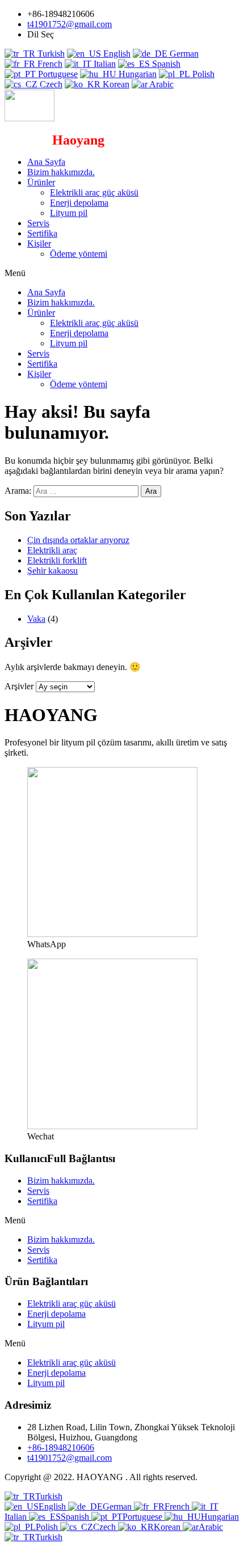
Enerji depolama (79, 202)
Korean (114, 84)
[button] (122, 273)
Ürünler (41, 182)
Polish (202, 74)
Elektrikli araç (52, 550)
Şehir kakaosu (52, 570)
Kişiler (39, 243)
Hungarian (136, 74)
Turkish (50, 53)
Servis (38, 223)
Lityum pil (68, 213)
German (183, 53)
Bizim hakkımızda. (61, 172)
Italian (103, 64)
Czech (49, 84)
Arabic (161, 84)
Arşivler (19, 686)
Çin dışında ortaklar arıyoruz (78, 540)
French (48, 64)
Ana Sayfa (46, 162)
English (116, 53)
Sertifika (42, 233)
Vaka (36, 619)
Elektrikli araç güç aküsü (94, 192)
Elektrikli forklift (57, 560)
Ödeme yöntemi (78, 253)
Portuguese (57, 74)
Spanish (165, 64)
